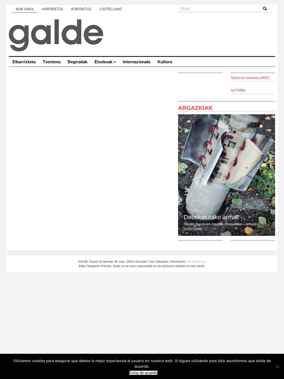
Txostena (51, 61)
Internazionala (136, 61)
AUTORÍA (238, 90)
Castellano (111, 9)
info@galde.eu (196, 261)
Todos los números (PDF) (250, 78)
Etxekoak (105, 61)
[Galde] (142, 36)
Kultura (165, 61)
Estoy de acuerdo (143, 373)
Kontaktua (81, 9)
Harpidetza (52, 9)
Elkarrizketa (24, 61)
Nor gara (25, 9)
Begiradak (77, 61)
